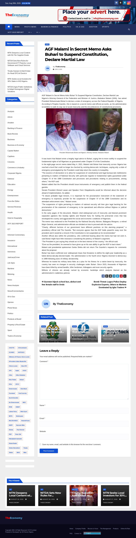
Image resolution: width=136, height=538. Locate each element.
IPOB (10, 407)
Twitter (11, 452)
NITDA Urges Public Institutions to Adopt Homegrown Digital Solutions (20, 89)
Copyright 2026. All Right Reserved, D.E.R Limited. (21, 530)
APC (10, 370)
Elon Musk (24, 389)
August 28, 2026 (17, 499)
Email (42, 418)
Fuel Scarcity (23, 393)
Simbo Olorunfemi (14, 448)
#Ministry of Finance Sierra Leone (19, 357)
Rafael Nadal (13, 443)
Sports (105, 27)
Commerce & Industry (16, 167)
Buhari (22, 379)
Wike (24, 452)
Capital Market (13, 151)
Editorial (11, 179)
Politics (67, 27)
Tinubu (25, 448)
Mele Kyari (24, 411)
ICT (9, 229)
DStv (10, 384)
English (88, 533)
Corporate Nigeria (14, 173)
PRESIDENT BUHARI (15, 439)
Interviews (11, 252)
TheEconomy (60, 67)
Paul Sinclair (20, 430)
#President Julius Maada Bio (17, 361)
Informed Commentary (16, 235)
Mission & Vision (93, 528)
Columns (11, 162)
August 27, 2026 (80, 499)
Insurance (11, 240)
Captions (11, 156)
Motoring (11, 274)
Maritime (11, 268)
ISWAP (18, 407)
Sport (10, 330)
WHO (18, 452)
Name (42, 405)
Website (43, 431)
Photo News (30, 27)
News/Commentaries (16, 291)
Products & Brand (14, 319)
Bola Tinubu (12, 379)
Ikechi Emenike (13, 398)
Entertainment (13, 196)
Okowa (11, 430)
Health (10, 212)
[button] (129, 29)
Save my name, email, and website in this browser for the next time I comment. (71, 444)
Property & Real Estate (16, 325)
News (17, 27)
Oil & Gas (80, 27)
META (10, 416)
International (12, 246)
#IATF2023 (21, 352)
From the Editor (13, 201)
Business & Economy (16, 145)
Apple (17, 370)
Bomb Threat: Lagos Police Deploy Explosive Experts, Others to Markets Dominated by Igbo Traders (109, 285)
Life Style (11, 263)
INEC (24, 402)
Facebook (12, 393)
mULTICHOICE (13, 420)
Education (11, 184)
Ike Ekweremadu (14, 402)
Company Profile (80, 528)
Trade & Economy (14, 336)
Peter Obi (18, 434)
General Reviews (14, 207)
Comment (44, 361)
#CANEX (11, 352)
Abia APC (24, 366)
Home (71, 528)
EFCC (17, 384)
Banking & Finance (49, 27)
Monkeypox (19, 416)
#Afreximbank (22, 348)
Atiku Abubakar (20, 375)
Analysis (11, 111)
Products (116, 528)
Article (10, 117)
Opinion (11, 302)
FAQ (71, 533)
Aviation (93, 27)
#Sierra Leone (13, 366)
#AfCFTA (11, 348)
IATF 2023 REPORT (16, 32)
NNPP (11, 425)
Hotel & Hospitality (15, 218)
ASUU (24, 370)
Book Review (13, 134)
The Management (105, 528)
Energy (10, 190)
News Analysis (13, 285)
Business (11, 139)
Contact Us (77, 533)
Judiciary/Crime (14, 257)
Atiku (10, 375)
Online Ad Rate (125, 528)
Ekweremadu (13, 389)
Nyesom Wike (20, 425)
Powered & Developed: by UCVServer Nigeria (19, 532)
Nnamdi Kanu (25, 420)
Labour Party (13, 411)
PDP (10, 434)
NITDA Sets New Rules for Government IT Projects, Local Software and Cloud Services (19, 63)
